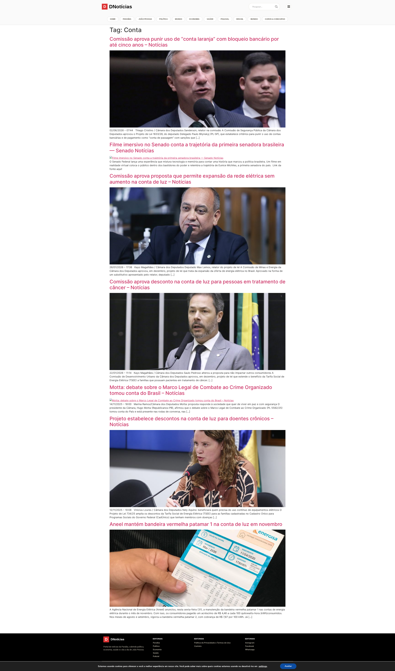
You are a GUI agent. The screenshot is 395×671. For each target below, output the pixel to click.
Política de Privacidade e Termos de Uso (212, 643)
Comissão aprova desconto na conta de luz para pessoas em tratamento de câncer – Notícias (197, 284)
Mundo (178, 19)
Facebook (249, 646)
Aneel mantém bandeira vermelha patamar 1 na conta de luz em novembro (196, 524)
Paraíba (127, 19)
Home (113, 19)
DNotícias (120, 6)
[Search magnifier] (276, 6)
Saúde (210, 19)
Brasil (239, 19)
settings (263, 666)
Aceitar (288, 666)
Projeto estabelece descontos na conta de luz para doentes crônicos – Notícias (191, 421)
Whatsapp (250, 649)
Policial (225, 19)
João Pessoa (145, 19)
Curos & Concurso (275, 19)
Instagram (249, 643)
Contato (198, 646)
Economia (194, 19)
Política (163, 19)
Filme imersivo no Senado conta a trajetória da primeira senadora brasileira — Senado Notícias (197, 147)
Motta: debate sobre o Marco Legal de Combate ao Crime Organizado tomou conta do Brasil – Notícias (191, 390)
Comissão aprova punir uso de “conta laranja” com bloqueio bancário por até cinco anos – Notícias (194, 42)
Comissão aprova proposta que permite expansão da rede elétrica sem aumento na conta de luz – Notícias (192, 179)
